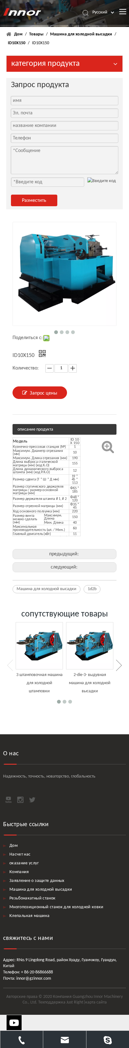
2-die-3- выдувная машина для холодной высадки (90, 683)
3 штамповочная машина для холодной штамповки (39, 683)
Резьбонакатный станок (32, 898)
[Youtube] (8, 800)
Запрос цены (43, 393)
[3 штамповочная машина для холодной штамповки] (39, 645)
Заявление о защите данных (36, 880)
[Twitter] (32, 800)
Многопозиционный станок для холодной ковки (56, 907)
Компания (19, 872)
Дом (13, 845)
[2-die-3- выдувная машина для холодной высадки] (89, 645)
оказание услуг (24, 863)
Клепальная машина (29, 916)
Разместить (34, 200)
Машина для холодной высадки (46, 589)
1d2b (92, 589)
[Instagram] (20, 800)
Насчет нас (20, 854)
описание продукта (35, 429)
